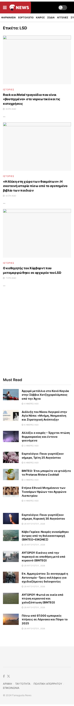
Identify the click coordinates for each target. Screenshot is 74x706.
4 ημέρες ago (31, 403)
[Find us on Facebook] (4, 676)
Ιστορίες (8, 90)
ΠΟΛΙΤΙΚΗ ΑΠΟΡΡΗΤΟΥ (48, 683)
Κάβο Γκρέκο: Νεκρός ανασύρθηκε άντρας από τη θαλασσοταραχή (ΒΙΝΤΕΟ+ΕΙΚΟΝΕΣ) (45, 535)
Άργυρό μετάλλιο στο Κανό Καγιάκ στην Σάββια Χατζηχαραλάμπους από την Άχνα (45, 394)
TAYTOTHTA (22, 683)
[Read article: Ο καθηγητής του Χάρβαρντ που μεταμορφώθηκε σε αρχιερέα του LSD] (37, 233)
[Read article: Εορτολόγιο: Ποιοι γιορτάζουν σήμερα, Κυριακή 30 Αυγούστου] (11, 518)
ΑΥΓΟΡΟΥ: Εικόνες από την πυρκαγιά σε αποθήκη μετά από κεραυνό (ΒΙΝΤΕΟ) (43, 556)
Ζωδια (51, 17)
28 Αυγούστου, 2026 (34, 628)
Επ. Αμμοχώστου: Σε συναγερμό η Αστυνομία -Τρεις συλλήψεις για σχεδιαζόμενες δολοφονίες (45, 577)
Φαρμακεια (8, 17)
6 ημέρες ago (31, 425)
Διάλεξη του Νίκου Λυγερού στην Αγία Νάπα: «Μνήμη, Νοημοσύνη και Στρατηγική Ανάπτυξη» (44, 415)
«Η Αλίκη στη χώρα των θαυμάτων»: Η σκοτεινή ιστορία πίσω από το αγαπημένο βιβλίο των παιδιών (35, 186)
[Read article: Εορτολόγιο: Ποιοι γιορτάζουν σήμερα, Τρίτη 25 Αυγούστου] (11, 457)
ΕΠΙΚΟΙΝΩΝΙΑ (11, 687)
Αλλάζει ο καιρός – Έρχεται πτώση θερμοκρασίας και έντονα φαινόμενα (46, 436)
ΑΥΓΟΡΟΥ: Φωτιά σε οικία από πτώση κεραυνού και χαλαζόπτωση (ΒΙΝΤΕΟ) (42, 598)
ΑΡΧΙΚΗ (7, 683)
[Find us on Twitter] (8, 676)
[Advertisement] (37, 332)
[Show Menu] (5, 7)
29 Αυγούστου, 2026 (34, 524)
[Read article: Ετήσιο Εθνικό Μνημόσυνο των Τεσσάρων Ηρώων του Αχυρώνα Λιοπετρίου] (11, 491)
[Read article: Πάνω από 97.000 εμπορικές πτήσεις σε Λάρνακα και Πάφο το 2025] (11, 619)
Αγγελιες (62, 17)
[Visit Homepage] (19, 7)
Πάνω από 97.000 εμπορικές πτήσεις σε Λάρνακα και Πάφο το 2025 (45, 619)
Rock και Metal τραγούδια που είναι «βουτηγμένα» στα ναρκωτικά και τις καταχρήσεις (31, 99)
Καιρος (40, 17)
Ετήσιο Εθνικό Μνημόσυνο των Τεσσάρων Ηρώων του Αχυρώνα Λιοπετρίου (44, 491)
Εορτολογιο (26, 17)
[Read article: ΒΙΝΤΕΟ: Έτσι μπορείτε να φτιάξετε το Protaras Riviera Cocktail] (11, 474)
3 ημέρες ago (31, 445)
